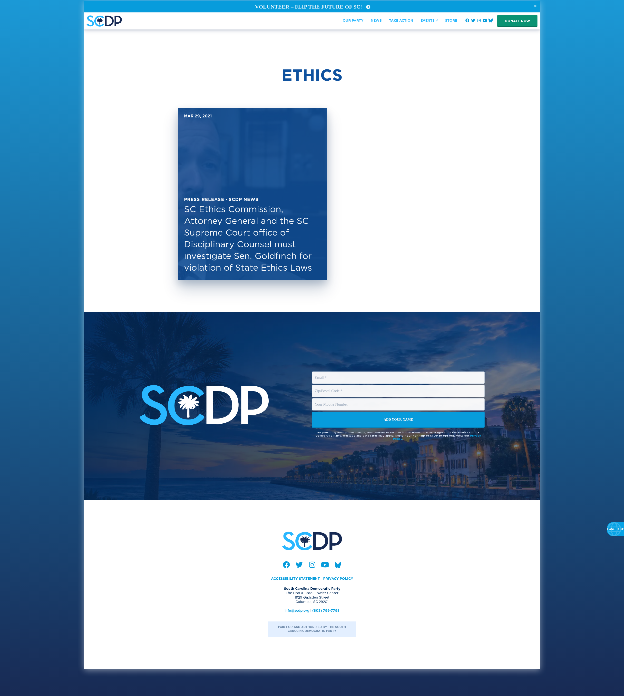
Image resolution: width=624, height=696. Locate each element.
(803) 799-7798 (326, 610)
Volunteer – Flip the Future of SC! (309, 7)
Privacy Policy (338, 579)
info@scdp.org (296, 610)
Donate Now (517, 21)
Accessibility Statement (295, 579)
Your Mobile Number (332, 399)
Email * (321, 373)
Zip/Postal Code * (329, 386)
